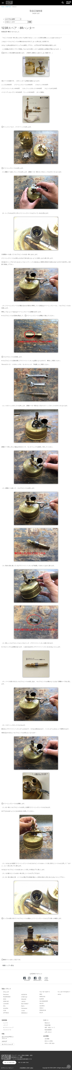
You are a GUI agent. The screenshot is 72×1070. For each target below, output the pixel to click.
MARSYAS (42, 996)
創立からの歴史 (49, 1041)
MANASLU (24, 1013)
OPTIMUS (6, 1013)
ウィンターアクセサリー (64, 991)
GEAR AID (6, 1001)
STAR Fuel (24, 997)
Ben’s (22, 1006)
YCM (4, 1010)
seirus (59, 994)
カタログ (4, 1041)
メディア (5, 1025)
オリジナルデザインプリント (8, 1037)
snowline (5, 1008)
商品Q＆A (47, 1023)
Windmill (23, 999)
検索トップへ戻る (8, 965)
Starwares (24, 1008)
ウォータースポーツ (45, 991)
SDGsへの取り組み (50, 1043)
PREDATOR (43, 1010)
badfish (42, 999)
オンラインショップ (8, 1027)
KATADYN (24, 994)
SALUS (41, 1003)
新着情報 (4, 1020)
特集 (3, 1034)
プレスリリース (7, 1029)
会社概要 (47, 1038)
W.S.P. (41, 1012)
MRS (41, 994)
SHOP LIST (8, 6)
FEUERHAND (6, 996)
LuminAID (6, 1003)
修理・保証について (50, 1027)
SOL (4, 1006)
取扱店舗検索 (48, 1029)
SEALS (41, 1008)
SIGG (4, 999)
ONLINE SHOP (68, 2)
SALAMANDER (44, 1001)
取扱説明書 (47, 1025)
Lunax (23, 1010)
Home (2, 6)
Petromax (6, 994)
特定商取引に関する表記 (27, 1068)
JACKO (23, 1001)
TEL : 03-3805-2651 (9, 1062)
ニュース (5, 1023)
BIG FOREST (24, 1003)
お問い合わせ (48, 1032)
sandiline (42, 1005)
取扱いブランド (6, 989)
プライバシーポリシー (8, 1068)
